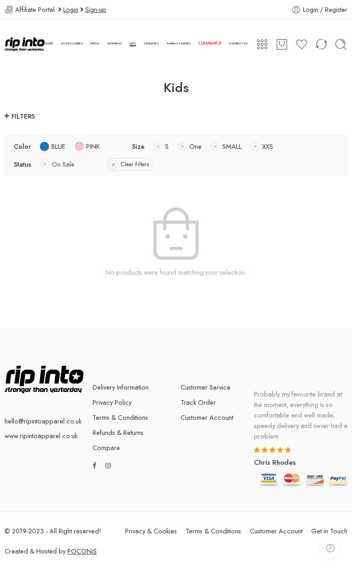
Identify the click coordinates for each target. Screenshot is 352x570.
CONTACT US (238, 43)
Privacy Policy (112, 402)
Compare (106, 447)
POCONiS (82, 551)
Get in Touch (329, 531)
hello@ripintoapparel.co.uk (43, 421)
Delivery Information (120, 387)
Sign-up (95, 9)
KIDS (133, 43)
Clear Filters (135, 164)
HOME (48, 43)
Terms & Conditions (120, 417)
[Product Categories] (262, 44)
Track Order (198, 402)
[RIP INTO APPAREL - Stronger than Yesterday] (24, 44)
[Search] (341, 44)
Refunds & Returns (118, 432)
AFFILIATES (151, 43)
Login (70, 9)
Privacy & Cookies (151, 531)
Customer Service (206, 387)
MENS (94, 43)
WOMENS (114, 43)
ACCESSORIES (72, 43)
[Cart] (281, 44)
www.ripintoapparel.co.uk (41, 435)
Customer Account (207, 417)
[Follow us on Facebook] (94, 465)
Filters (23, 116)
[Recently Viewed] (330, 548)
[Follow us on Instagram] (108, 465)
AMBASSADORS (179, 43)
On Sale (63, 164)
